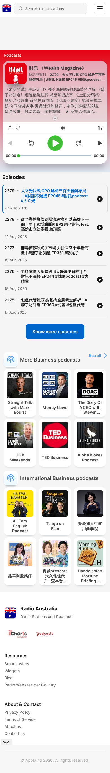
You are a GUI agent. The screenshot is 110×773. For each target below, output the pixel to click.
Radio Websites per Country (30, 684)
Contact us (15, 733)
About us (13, 726)
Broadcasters (17, 663)
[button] (63, 128)
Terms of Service (20, 719)
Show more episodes (55, 331)
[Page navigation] (99, 8)
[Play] (55, 143)
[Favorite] (17, 128)
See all (95, 355)
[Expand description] (55, 118)
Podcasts (12, 55)
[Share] (9, 128)
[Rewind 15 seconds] (31, 143)
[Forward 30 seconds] (78, 143)
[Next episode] (99, 143)
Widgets (12, 670)
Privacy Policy (17, 712)
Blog (9, 677)
